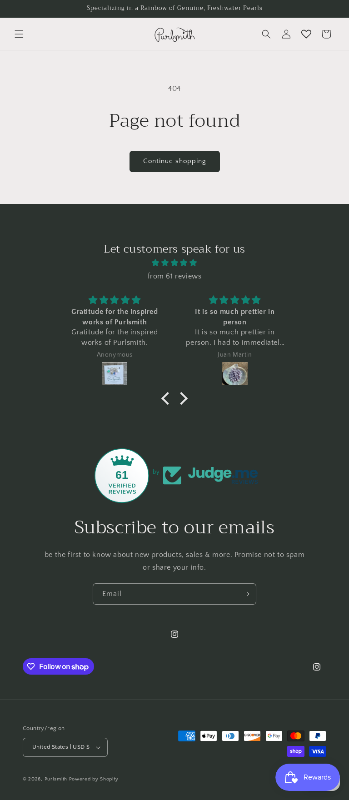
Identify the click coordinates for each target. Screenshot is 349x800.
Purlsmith (56, 779)
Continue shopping (174, 161)
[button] (19, 34)
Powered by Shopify (94, 779)
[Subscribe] (246, 594)
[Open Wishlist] (306, 34)
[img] (174, 263)
